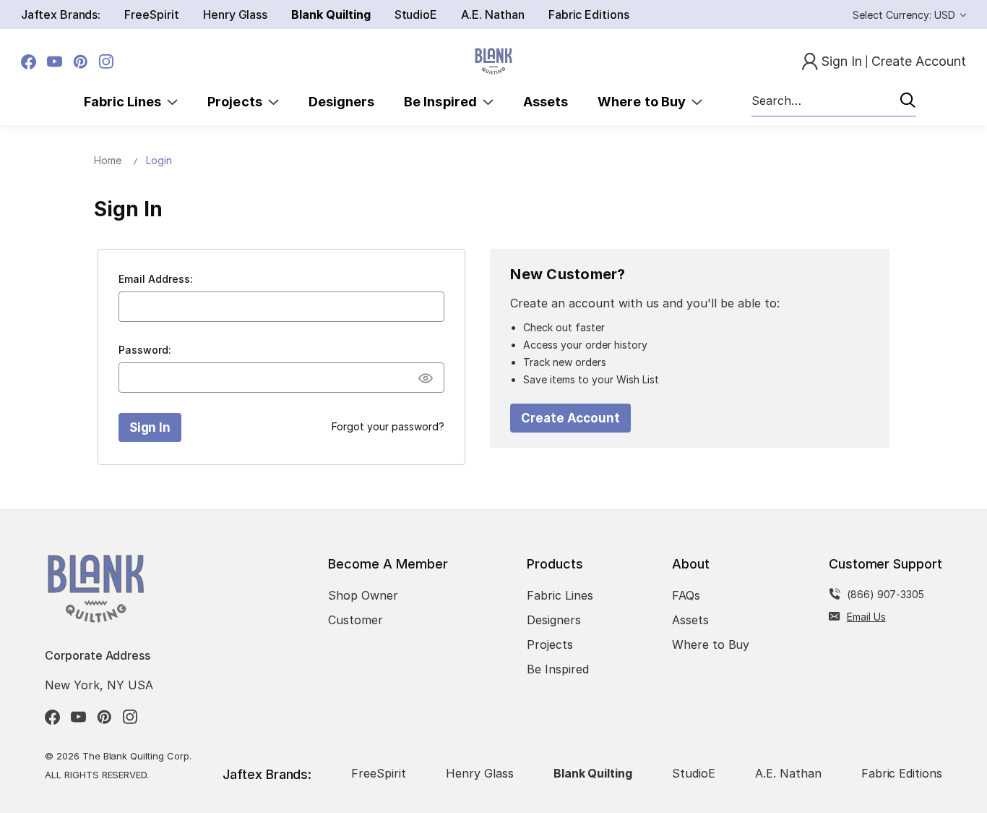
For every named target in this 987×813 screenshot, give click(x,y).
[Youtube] (54, 61)
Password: (144, 350)
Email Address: (155, 279)
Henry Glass (235, 14)
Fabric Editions (588, 14)
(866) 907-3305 (885, 594)
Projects (237, 101)
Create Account (570, 418)
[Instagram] (106, 61)
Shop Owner (363, 595)
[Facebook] (28, 61)
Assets (545, 101)
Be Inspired (443, 101)
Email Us (866, 616)
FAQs (686, 595)
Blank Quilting (330, 14)
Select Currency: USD (905, 15)
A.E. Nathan (492, 14)
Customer (355, 620)
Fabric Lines (126, 101)
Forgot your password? (388, 426)
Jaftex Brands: (60, 14)
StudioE (416, 14)
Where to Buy (644, 101)
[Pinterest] (80, 61)
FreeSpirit (151, 14)
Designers (341, 101)
